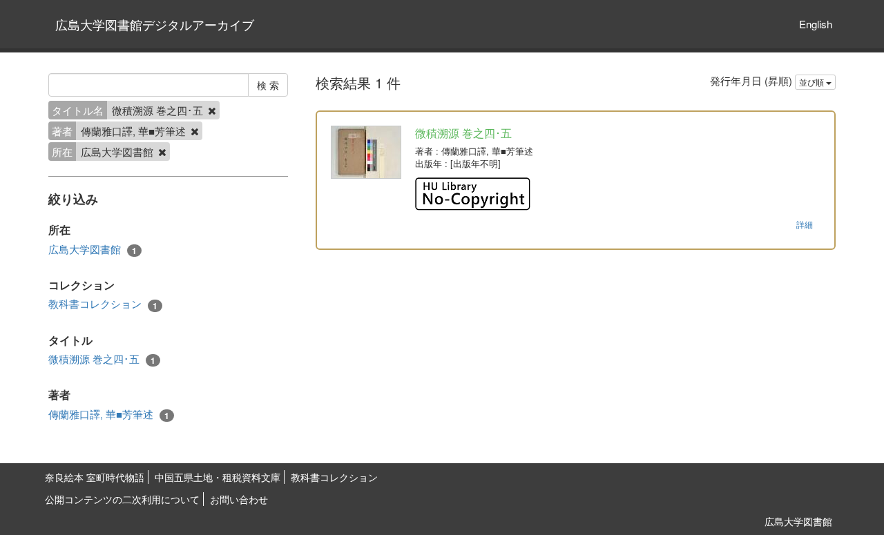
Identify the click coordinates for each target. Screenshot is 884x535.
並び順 (812, 82)
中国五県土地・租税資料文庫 (217, 477)
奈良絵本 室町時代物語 (94, 477)
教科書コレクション (102, 303)
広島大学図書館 (92, 249)
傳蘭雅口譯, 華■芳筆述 (108, 414)
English (815, 24)
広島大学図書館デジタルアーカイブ (154, 24)
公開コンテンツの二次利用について (122, 499)
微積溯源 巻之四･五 (101, 359)
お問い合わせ (239, 499)
